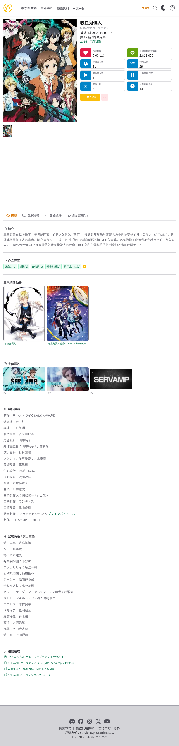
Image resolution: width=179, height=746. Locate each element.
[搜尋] (155, 8)
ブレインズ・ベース (61, 513)
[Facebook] (81, 721)
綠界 (117, 728)
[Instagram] (89, 721)
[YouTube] (107, 721)
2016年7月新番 (90, 41)
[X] (98, 721)
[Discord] (72, 721)
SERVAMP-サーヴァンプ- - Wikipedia (29, 675)
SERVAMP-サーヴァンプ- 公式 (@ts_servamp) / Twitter (41, 663)
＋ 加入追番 (90, 97)
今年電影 (47, 8)
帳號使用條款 (85, 728)
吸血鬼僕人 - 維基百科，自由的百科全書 (31, 669)
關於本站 (65, 728)
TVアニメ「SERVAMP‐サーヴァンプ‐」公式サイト (37, 656)
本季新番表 (29, 8)
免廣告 (146, 8)
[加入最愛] (104, 97)
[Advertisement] (89, 175)
